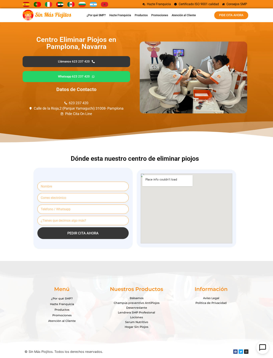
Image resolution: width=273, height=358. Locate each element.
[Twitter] (241, 351)
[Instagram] (246, 351)
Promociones (159, 15)
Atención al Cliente (184, 15)
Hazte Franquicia (120, 15)
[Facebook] (235, 351)
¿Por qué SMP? (96, 15)
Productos (141, 15)
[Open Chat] (262, 347)
